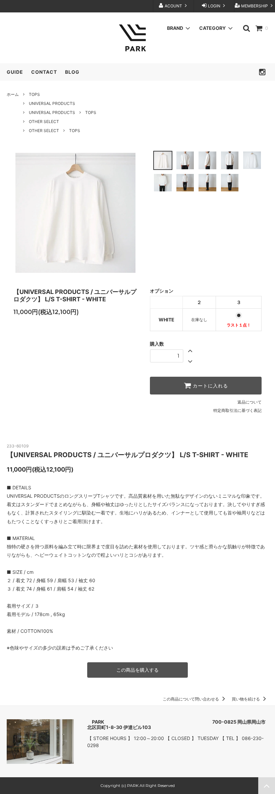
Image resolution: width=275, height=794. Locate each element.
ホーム (13, 94)
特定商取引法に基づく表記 (237, 410)
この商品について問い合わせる (191, 698)
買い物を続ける (246, 698)
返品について (249, 402)
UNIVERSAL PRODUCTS (52, 103)
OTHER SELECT (44, 121)
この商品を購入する (137, 670)
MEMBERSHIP (254, 5)
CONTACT (44, 72)
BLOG (72, 72)
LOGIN (214, 5)
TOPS (34, 94)
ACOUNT (173, 5)
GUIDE (15, 72)
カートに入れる (209, 386)
